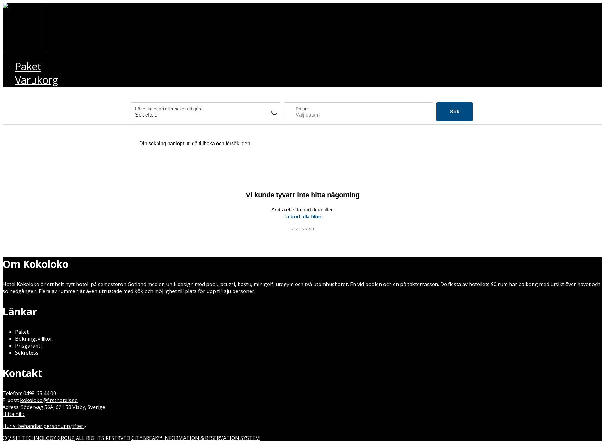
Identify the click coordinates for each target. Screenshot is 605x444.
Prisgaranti (28, 345)
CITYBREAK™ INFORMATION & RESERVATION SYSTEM (195, 438)
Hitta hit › (14, 414)
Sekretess (26, 352)
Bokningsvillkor (33, 338)
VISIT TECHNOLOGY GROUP (41, 438)
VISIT (309, 229)
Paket (22, 331)
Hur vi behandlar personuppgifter (43, 426)
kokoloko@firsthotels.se (49, 400)
